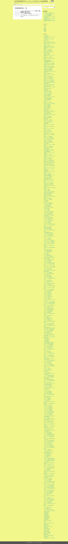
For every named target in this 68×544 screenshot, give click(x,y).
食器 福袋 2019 (46, 536)
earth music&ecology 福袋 (47, 88)
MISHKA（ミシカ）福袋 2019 (48, 136)
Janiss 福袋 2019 (46, 109)
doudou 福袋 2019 (46, 83)
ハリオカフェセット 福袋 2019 (48, 386)
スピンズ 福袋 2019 (46, 316)
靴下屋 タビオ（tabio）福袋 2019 (48, 535)
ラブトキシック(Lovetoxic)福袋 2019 (49, 484)
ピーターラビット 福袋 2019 (48, 406)
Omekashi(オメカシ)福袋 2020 (48, 146)
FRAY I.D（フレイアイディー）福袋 (49, 96)
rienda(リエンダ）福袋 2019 (48, 163)
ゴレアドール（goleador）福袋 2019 (49, 289)
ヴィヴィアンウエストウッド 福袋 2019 (49, 510)
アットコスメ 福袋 (46, 209)
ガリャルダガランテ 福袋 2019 (48, 256)
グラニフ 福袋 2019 (46, 274)
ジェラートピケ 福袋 (47, 297)
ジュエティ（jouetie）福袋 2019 (48, 307)
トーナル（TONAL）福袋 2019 (48, 361)
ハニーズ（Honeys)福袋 (47, 385)
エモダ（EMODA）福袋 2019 (48, 250)
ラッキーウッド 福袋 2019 (47, 480)
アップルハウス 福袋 (47, 210)
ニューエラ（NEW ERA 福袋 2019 (49, 375)
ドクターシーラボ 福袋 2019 (48, 363)
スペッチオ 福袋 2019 (47, 317)
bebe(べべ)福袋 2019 (47, 52)
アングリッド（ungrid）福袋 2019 (49, 220)
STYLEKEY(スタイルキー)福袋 (48, 184)
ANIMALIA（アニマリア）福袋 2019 (49, 46)
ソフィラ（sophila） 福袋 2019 (48, 331)
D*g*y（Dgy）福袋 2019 (47, 73)
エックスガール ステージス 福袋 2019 (49, 242)
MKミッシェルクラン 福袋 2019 (48, 137)
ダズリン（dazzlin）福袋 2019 (48, 333)
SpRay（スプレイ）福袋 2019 (48, 182)
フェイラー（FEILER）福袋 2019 (48, 411)
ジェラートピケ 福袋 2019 (47, 298)
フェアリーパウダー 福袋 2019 (48, 410)
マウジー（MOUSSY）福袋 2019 (48, 445)
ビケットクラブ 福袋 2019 (47, 398)
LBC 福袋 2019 (46, 123)
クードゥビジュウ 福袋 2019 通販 (48, 273)
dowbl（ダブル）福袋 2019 (48, 85)
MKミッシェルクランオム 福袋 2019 (49, 138)
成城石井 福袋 (46, 519)
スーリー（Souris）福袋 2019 (48, 324)
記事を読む (22, 16)
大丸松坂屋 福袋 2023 (47, 516)
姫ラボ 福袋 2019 (46, 517)
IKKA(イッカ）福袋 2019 (47, 105)
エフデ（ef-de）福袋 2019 (47, 249)
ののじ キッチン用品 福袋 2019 (48, 202)
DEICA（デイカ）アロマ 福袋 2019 (49, 77)
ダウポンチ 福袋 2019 (47, 332)
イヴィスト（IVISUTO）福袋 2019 (49, 233)
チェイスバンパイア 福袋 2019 (48, 345)
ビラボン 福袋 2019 (46, 400)
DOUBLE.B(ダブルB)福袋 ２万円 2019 (49, 82)
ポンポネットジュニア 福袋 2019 (48, 441)
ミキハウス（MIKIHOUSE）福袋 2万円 (49, 459)
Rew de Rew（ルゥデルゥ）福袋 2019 (49, 162)
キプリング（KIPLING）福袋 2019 (49, 259)
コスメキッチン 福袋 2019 (47, 284)
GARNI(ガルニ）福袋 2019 (47, 97)
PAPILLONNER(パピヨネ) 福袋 (48, 149)
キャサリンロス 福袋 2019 (47, 260)
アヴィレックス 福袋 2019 (47, 222)
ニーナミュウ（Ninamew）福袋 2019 (49, 376)
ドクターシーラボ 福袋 (47, 362)
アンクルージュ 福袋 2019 (47, 219)
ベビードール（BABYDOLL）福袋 (49, 435)
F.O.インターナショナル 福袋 (48, 93)
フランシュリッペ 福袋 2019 (48, 414)
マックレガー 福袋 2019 (47, 449)
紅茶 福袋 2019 (46, 527)
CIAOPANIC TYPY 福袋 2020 (48, 70)
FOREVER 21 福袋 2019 (47, 95)
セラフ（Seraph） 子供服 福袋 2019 (49, 329)
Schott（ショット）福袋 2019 (48, 176)
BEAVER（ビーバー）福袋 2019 (48, 51)
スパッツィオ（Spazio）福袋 (48, 315)
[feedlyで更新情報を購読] (51, 1)
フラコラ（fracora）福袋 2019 (48, 413)
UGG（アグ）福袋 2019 (47, 190)
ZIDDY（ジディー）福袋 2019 (48, 199)
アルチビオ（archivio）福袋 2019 (48, 218)
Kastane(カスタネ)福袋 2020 (48, 117)
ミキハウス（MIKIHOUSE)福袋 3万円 (49, 458)
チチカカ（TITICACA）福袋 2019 (48, 346)
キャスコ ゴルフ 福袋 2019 (47, 261)
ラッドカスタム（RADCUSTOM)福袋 (49, 481)
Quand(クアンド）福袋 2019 (48, 154)
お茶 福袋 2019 (46, 201)
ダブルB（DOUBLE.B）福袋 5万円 (49, 343)
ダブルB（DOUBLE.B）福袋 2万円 (49, 342)
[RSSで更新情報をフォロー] (53, 1)
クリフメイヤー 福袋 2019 (47, 269)
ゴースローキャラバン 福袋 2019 (48, 290)
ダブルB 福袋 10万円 (47, 338)
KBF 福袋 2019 (46, 118)
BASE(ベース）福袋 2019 (47, 50)
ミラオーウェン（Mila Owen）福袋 (49, 466)
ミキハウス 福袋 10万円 (47, 453)
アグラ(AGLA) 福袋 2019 (47, 206)
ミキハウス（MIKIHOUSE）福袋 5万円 (49, 460)
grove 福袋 (45, 101)
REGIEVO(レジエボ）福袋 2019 (48, 161)
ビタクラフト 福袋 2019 (47, 399)
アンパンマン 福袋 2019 (47, 221)
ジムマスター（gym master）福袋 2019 (49, 302)
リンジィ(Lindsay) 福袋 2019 (48, 493)
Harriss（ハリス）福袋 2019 (48, 102)
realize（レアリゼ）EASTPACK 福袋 (49, 160)
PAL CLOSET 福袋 (46, 148)
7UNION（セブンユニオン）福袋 (48, 38)
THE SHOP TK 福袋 (47, 189)
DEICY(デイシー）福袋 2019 (48, 78)
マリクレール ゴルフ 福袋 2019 (48, 450)
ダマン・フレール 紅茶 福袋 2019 (48, 344)
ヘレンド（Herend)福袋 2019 (48, 433)
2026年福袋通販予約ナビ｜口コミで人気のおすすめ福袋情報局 (31, 1)
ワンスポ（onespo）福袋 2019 (48, 509)
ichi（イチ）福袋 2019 (47, 104)
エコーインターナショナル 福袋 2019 (49, 241)
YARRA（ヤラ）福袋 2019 (47, 198)
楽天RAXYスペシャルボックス (48, 526)
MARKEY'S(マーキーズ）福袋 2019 (49, 133)
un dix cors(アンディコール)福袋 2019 (49, 191)
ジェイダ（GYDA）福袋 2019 (48, 296)
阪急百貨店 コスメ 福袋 (47, 533)
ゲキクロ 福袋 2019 (46, 282)
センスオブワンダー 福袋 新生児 (48, 330)
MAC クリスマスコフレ (47, 132)
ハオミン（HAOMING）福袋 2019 (48, 379)
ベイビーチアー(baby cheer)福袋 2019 (49, 434)
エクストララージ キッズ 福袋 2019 (49, 240)
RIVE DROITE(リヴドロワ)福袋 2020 (49, 164)
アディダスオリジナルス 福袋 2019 (49, 211)
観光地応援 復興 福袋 (28, 13)
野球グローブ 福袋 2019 (47, 532)
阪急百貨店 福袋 (46, 534)
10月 (45, 26)
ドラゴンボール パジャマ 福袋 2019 (49, 364)
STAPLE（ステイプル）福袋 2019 (49, 183)
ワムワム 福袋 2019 (46, 508)
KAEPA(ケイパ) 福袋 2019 (47, 116)
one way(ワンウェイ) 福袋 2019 (48, 147)
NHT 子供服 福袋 (46, 143)
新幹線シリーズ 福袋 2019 (47, 520)
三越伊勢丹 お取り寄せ (47, 511)
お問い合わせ (15, 4)
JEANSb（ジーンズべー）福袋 (48, 110)
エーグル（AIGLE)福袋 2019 (48, 251)
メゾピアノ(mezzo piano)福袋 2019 (49, 475)
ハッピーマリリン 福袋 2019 (48, 382)
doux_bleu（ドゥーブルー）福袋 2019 (49, 84)
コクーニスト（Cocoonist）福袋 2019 (49, 283)
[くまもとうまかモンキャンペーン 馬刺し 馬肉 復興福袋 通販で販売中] (17, 13)
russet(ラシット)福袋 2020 (47, 173)
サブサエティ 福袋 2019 (47, 292)
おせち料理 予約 (46, 200)
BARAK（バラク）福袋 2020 (48, 49)
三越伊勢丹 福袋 (46, 512)
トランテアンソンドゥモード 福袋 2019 (49, 360)
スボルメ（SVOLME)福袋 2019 (48, 318)
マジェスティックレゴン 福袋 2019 (49, 446)
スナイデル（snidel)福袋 (47, 312)
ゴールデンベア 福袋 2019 (47, 291)
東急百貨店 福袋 (46, 524)
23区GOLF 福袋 (46, 35)
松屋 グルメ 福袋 (46, 525)
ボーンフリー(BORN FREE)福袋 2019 (49, 440)
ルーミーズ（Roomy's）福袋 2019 (49, 498)
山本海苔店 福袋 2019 (47, 518)
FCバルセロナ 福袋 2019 (47, 94)
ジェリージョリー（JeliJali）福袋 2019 (49, 301)
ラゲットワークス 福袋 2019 (48, 479)
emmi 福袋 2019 (46, 89)
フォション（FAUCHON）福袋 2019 (49, 412)
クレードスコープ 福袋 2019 (48, 272)
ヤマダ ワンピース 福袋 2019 (48, 478)
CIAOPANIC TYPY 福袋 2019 (48, 69)
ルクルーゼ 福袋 (46, 494)
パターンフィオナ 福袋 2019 (48, 393)
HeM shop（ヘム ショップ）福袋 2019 (49, 103)
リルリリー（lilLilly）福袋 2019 (48, 492)
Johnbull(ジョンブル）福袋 (48, 113)
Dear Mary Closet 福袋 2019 (48, 76)
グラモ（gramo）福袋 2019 (48, 275)
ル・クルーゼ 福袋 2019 (47, 497)
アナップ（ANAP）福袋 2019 (48, 212)
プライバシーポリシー (20, 4)
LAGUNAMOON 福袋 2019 (47, 122)
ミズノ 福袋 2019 (46, 461)
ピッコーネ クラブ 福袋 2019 (48, 405)
